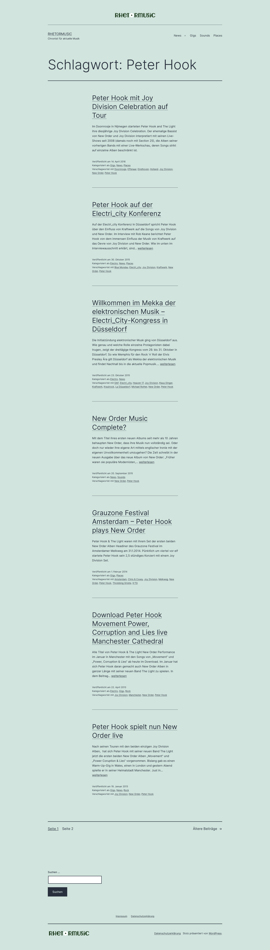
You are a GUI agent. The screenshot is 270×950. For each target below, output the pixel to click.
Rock (128, 691)
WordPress (215, 933)
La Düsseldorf (122, 386)
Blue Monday (121, 267)
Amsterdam (120, 579)
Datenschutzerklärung (167, 933)
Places (217, 35)
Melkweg (163, 579)
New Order (98, 172)
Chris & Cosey (135, 579)
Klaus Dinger (165, 382)
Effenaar (132, 169)
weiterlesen (145, 248)
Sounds (205, 35)
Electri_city (135, 267)
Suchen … (54, 872)
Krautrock (109, 386)
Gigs (193, 35)
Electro (114, 263)
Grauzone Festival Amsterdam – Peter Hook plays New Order (132, 521)
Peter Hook (111, 172)
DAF (116, 382)
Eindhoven (143, 169)
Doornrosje (120, 169)
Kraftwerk (162, 267)
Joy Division (166, 169)
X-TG (135, 583)
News (177, 35)
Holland (154, 169)
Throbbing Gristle (122, 583)
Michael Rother (139, 386)
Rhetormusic (60, 34)
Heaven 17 (138, 382)
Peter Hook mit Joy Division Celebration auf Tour (130, 107)
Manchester (135, 695)
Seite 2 (67, 829)
